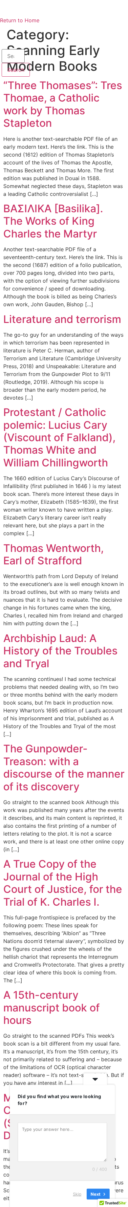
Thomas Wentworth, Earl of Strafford (53, 554)
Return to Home (19, 20)
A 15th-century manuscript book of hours (51, 1008)
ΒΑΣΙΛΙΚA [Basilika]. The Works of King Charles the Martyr (53, 221)
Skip (77, 1193)
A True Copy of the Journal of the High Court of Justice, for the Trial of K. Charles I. (62, 883)
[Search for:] (13, 56)
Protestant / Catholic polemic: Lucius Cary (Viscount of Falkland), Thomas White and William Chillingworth (59, 437)
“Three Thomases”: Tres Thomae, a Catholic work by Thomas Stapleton (62, 104)
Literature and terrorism (62, 319)
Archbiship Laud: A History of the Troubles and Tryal (60, 651)
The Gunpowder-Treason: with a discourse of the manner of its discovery (63, 767)
